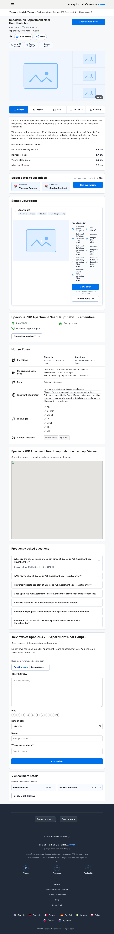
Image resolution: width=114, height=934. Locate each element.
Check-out (53, 184)
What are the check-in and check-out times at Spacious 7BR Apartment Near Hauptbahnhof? (53, 560)
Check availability (88, 21)
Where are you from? (22, 745)
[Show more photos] (40, 76)
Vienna (12, 12)
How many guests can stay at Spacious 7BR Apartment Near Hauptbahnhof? (52, 585)
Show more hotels (24, 796)
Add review (57, 761)
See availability (88, 185)
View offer (85, 286)
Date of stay (17, 720)
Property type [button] (44, 819)
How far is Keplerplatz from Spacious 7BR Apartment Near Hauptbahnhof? (51, 611)
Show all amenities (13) (25, 336)
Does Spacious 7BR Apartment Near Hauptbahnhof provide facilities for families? (55, 593)
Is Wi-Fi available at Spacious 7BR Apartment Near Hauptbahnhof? (47, 576)
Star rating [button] (67, 819)
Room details (83, 298)
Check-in (23, 184)
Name (14, 733)
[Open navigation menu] (12, 4)
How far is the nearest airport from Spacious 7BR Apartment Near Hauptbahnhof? (47, 622)
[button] (23, 37)
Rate (13, 710)
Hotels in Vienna (26, 12)
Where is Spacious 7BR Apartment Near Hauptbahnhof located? (46, 602)
